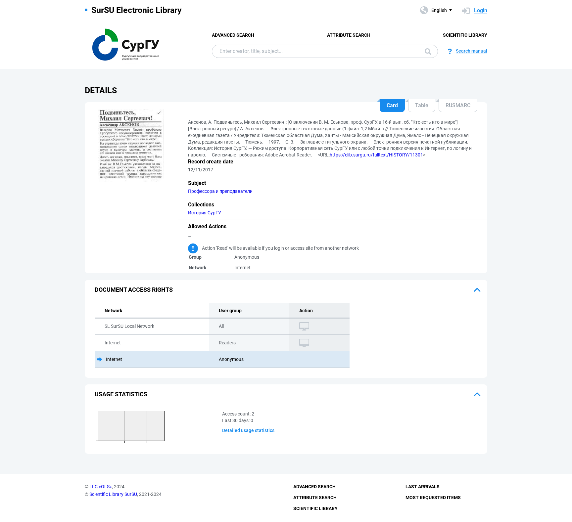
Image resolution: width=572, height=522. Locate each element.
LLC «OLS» (100, 486)
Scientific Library (465, 35)
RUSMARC (458, 105)
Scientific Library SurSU (113, 494)
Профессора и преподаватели (220, 191)
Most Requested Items (433, 497)
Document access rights (134, 289)
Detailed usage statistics (248, 430)
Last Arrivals (422, 486)
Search (426, 51)
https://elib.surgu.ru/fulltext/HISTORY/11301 (376, 154)
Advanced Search (233, 35)
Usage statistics (121, 394)
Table (421, 105)
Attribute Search (348, 35)
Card (392, 105)
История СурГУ (204, 212)
